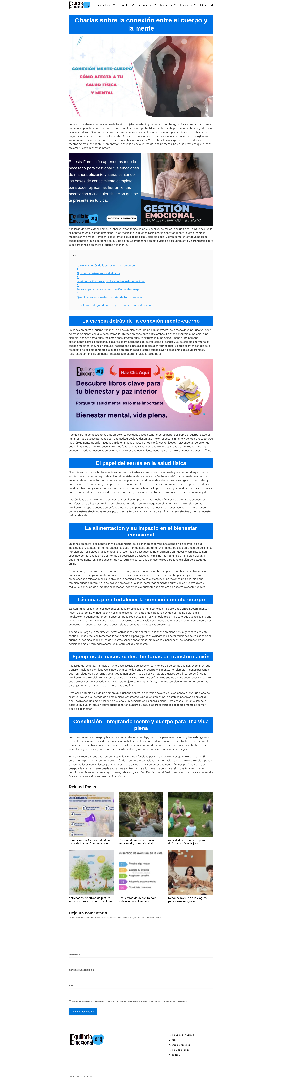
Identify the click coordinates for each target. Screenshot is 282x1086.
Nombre (74, 954)
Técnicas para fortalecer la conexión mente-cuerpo (108, 287)
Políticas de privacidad (181, 1035)
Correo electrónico (82, 970)
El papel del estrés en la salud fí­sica (98, 271)
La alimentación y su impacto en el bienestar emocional (111, 279)
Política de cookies (179, 1050)
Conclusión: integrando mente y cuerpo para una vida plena (114, 303)
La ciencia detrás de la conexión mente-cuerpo (106, 263)
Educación (186, 5)
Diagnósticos (103, 5)
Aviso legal (175, 1055)
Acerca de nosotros (179, 1045)
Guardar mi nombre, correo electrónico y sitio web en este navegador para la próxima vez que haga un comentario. (130, 1001)
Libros (203, 5)
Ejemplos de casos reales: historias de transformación (110, 295)
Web (71, 985)
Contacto (174, 1040)
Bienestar (124, 5)
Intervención (144, 5)
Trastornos (166, 5)
